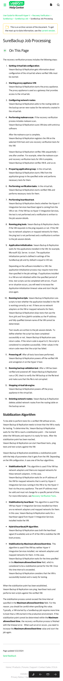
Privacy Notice (17, 677)
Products (16, 667)
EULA (54, 667)
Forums (25, 667)
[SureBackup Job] (40, 674)
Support (33, 667)
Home (8, 667)
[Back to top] (48, 674)
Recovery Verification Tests (44, 496)
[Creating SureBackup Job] (55, 674)
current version (48, 30)
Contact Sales (45, 667)
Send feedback (9, 656)
